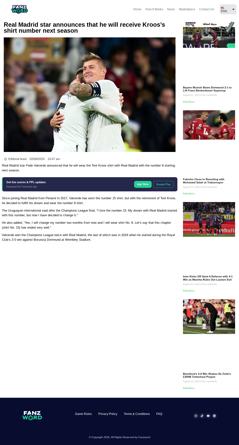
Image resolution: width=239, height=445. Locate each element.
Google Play (163, 184)
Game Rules (83, 413)
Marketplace (187, 9)
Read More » (189, 102)
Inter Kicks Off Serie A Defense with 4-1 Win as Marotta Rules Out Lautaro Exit (208, 278)
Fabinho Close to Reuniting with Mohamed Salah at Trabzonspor (203, 181)
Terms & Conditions (137, 413)
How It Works (154, 9)
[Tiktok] (202, 415)
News (171, 9)
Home (137, 9)
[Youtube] (208, 415)
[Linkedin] (214, 415)
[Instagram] (195, 415)
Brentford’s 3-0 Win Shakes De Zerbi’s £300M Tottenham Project (207, 375)
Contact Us (206, 9)
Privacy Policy (107, 413)
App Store (143, 184)
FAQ (159, 413)
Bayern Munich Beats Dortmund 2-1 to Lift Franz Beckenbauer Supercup (207, 89)
